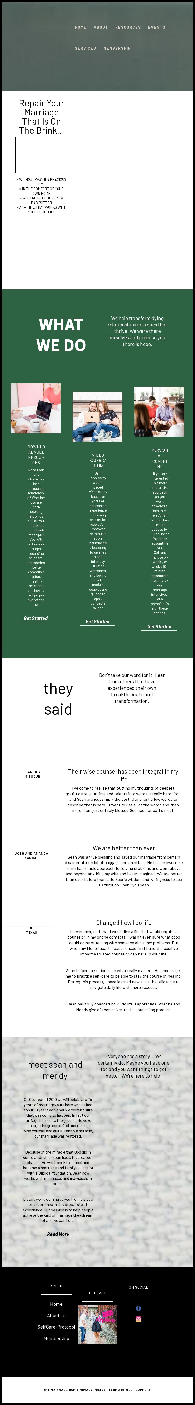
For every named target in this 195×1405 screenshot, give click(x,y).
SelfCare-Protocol (56, 1327)
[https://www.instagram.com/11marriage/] (138, 1319)
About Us (56, 1315)
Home (81, 27)
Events (157, 27)
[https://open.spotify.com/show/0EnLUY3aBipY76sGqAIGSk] (97, 1324)
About (101, 27)
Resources (128, 27)
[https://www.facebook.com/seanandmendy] (138, 1308)
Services (85, 48)
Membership (117, 48)
